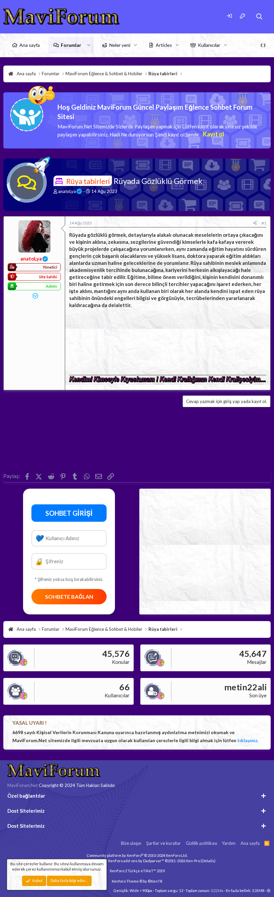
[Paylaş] (255, 223)
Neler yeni (119, 45)
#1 (264, 222)
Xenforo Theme (137, 881)
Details (208, 861)
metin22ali (245, 687)
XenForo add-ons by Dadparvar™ (136, 861)
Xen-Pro (193, 861)
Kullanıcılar (209, 45)
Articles (164, 45)
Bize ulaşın (131, 843)
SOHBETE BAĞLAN (69, 596)
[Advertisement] (167, 340)
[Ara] (259, 16)
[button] (88, 45)
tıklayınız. (248, 740)
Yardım (229, 843)
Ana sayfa (29, 45)
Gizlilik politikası (201, 843)
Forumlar (71, 45)
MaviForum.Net (22, 785)
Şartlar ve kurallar (163, 843)
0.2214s (217, 890)
